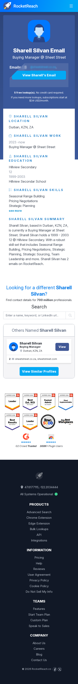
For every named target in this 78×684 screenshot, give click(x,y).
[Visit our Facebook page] (55, 669)
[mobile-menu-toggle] (71, 6)
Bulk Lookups (39, 529)
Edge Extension (39, 523)
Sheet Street (55, 57)
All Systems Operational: (37, 494)
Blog (39, 654)
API (39, 535)
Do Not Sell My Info (39, 591)
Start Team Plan (39, 614)
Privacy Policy (39, 580)
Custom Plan (39, 620)
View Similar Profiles (39, 371)
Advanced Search (39, 512)
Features (39, 609)
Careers (39, 649)
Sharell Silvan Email (39, 50)
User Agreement (39, 575)
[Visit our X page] (60, 669)
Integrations (39, 540)
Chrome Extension (39, 518)
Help (39, 563)
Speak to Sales (39, 626)
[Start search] (70, 315)
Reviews (39, 569)
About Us (39, 643)
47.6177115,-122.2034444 (41, 487)
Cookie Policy (39, 586)
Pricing (39, 557)
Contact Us (39, 660)
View (62, 346)
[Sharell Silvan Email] (39, 31)
